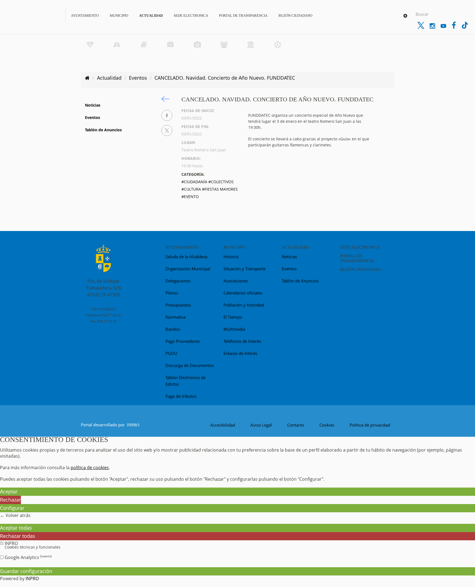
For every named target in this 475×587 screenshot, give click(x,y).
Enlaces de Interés (240, 353)
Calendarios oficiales (242, 293)
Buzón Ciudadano (295, 15)
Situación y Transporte (244, 268)
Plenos (171, 293)
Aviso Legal (261, 425)
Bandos (172, 329)
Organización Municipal (187, 268)
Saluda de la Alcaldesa (186, 256)
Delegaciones (177, 280)
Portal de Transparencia (243, 15)
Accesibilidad (222, 425)
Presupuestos (178, 305)
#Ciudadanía (194, 181)
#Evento (190, 196)
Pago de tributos (181, 396)
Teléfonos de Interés (242, 341)
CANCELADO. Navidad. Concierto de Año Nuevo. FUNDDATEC (224, 77)
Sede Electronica (191, 15)
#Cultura (191, 189)
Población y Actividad (243, 305)
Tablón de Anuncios (103, 129)
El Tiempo (232, 317)
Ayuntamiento (85, 15)
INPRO (133, 425)
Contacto (295, 425)
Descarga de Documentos (189, 365)
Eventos (138, 77)
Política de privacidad (370, 425)
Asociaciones (235, 280)
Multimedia (234, 329)
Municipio (119, 15)
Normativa (175, 317)
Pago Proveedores (182, 341)
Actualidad (151, 15)
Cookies (326, 425)
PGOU (171, 353)
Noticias (92, 105)
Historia (230, 256)
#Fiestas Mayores (220, 189)
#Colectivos (221, 181)
